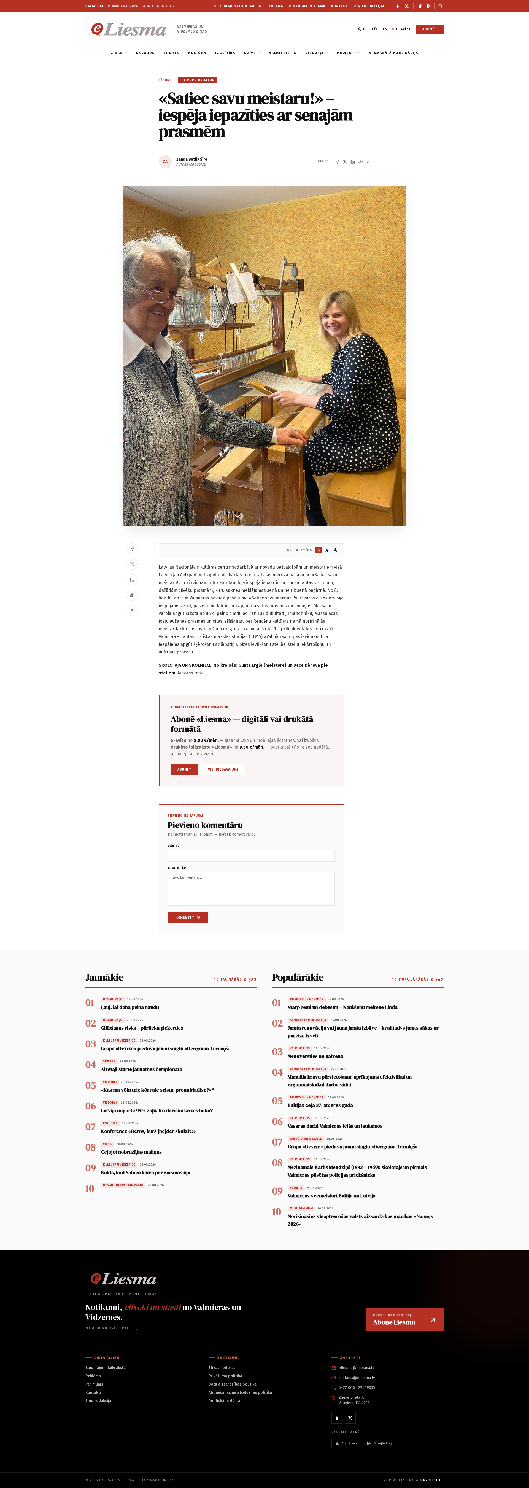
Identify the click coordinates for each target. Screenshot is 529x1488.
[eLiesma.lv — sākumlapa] (129, 29)
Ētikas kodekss (222, 1367)
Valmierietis (283, 53)
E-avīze (403, 29)
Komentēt (185, 917)
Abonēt (429, 29)
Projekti (346, 53)
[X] (406, 6)
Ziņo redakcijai (369, 6)
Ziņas (117, 53)
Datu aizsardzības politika (233, 1384)
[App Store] (420, 6)
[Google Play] (429, 6)
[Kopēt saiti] (368, 162)
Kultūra (197, 53)
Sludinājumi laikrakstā (237, 6)
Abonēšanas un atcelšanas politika (240, 1392)
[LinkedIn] (352, 162)
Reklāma (274, 6)
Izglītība (225, 53)
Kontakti (340, 6)
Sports (171, 53)
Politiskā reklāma (307, 6)
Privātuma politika (225, 1376)
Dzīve (250, 53)
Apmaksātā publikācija (393, 53)
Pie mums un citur (197, 80)
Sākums (165, 80)
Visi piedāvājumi (223, 769)
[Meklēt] (439, 6)
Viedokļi (315, 53)
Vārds (173, 846)
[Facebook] (398, 6)
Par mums (94, 1384)
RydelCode (433, 1480)
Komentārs (178, 868)
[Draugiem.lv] (360, 162)
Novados (145, 53)
